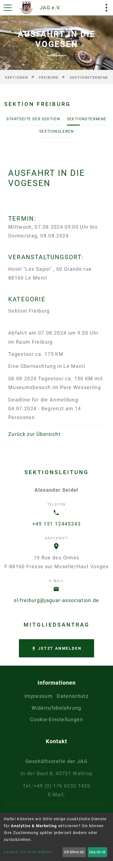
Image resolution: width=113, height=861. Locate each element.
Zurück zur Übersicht (34, 434)
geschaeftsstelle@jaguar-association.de (56, 804)
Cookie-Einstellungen (56, 719)
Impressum (38, 696)
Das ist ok (97, 852)
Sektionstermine (89, 77)
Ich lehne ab (74, 852)
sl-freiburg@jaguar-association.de (56, 600)
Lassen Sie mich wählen (28, 852)
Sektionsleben (56, 131)
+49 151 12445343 (56, 524)
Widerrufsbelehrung (56, 708)
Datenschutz (73, 696)
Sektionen (16, 77)
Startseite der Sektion (33, 119)
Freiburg (49, 77)
